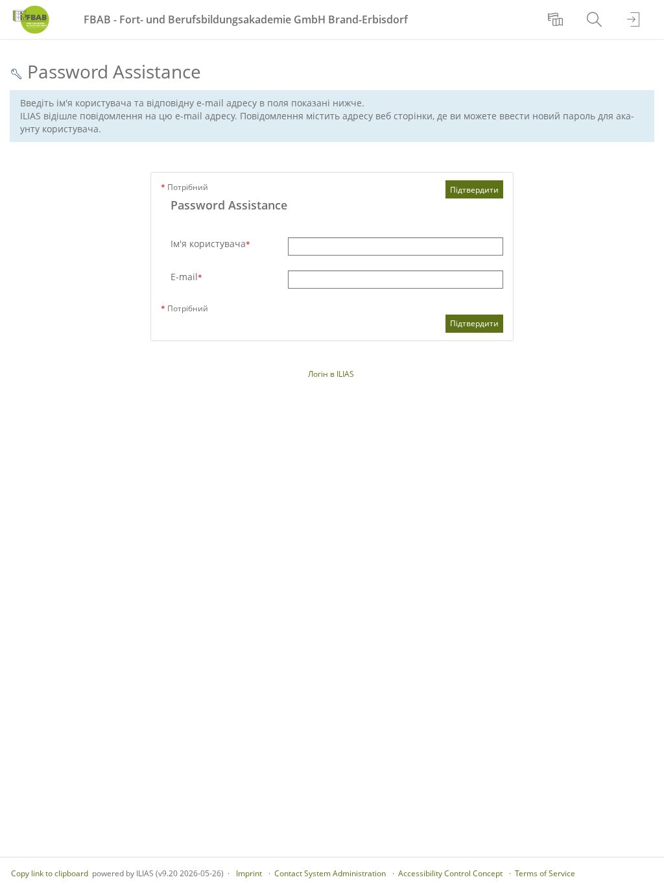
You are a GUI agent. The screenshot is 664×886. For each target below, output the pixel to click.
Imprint (249, 873)
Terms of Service (545, 873)
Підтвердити (474, 189)
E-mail (186, 276)
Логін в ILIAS (331, 373)
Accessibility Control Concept (450, 873)
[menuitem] (557, 19)
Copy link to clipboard (49, 873)
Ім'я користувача (210, 243)
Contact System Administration (330, 873)
